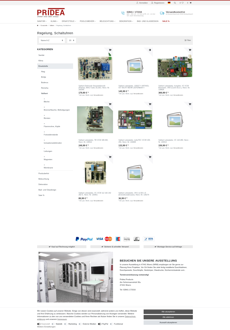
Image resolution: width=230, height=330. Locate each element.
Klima (53, 21)
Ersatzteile (68, 21)
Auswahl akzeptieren (168, 322)
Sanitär (41, 21)
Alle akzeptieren (168, 312)
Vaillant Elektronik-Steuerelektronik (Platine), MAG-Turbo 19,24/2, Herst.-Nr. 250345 (94, 88)
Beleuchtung (107, 21)
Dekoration (125, 21)
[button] (40, 278)
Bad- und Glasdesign (147, 21)
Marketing (72, 324)
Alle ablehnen (168, 317)
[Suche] (175, 3)
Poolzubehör (87, 21)
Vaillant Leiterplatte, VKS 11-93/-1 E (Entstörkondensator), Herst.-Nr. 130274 (133, 194)
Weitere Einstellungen (46, 327)
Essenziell (45, 324)
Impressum (62, 319)
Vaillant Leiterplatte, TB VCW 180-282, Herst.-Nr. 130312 (93, 141)
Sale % (165, 21)
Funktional (118, 324)
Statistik (59, 324)
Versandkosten (98, 95)
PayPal (105, 324)
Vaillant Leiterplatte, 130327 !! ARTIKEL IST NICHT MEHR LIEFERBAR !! (133, 87)
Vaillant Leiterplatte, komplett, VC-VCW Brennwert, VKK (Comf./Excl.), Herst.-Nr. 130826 (174, 88)
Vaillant (52, 25)
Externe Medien (89, 324)
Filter (188, 40)
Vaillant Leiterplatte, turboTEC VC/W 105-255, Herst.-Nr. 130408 (134, 141)
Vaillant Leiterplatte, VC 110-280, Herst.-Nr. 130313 (173, 141)
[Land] (169, 3)
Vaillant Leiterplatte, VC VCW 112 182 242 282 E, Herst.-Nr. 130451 (95, 194)
